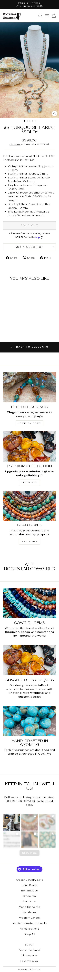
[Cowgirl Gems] (29, 603)
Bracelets (29, 896)
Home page (29, 955)
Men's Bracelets (29, 906)
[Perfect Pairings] (29, 387)
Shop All (29, 934)
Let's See (29, 482)
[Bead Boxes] (29, 506)
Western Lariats (29, 917)
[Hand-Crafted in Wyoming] (29, 721)
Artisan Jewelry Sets (29, 879)
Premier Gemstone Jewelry (29, 923)
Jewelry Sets (29, 423)
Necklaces (30, 912)
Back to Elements (31, 347)
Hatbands (29, 901)
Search (29, 944)
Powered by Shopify (29, 969)
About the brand (29, 950)
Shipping (15, 144)
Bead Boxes (29, 885)
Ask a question (29, 247)
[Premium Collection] (29, 446)
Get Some (29, 541)
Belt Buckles (29, 890)
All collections (29, 928)
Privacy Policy (29, 961)
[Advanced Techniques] (29, 660)
